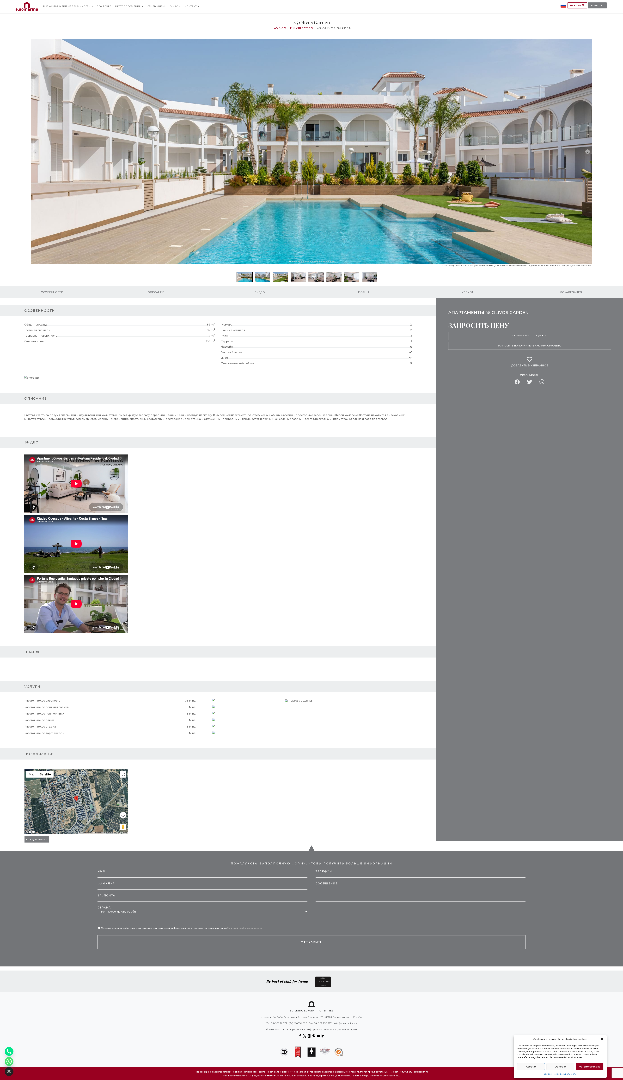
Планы (363, 292)
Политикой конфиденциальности (244, 928)
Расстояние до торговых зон (44, 733)
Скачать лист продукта (530, 335)
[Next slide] (587, 151)
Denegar (560, 1066)
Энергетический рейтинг (238, 363)
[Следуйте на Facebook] (300, 1036)
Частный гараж (231, 352)
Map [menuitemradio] (31, 774)
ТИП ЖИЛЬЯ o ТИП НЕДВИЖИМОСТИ (66, 6)
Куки (354, 1029)
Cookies (547, 1074)
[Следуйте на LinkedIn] (323, 1036)
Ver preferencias (589, 1066)
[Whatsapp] (9, 1061)
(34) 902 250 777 (322, 1023)
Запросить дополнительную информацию (530, 345)
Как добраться (37, 839)
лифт (224, 357)
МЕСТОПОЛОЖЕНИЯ (128, 6)
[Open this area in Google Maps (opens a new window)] (30, 832)
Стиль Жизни (156, 6)
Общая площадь (35, 324)
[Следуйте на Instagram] (309, 1036)
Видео (259, 292)
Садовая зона (34, 341)
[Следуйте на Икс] (304, 1036)
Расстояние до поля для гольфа (46, 707)
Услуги (467, 292)
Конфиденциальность (564, 1074)
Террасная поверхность (40, 335)
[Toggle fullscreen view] (123, 774)
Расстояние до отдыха (40, 726)
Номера (226, 324)
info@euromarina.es (345, 1023)
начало (279, 28)
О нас (174, 6)
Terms (124, 833)
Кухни (225, 335)
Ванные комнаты (233, 330)
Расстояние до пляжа (39, 720)
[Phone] (9, 1051)
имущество (301, 28)
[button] (602, 1039)
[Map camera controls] (123, 815)
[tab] (290, 261)
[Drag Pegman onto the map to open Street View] (123, 827)
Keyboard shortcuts (86, 833)
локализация (571, 292)
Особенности (52, 292)
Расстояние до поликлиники (44, 713)
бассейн (227, 346)
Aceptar (531, 1066)
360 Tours (104, 6)
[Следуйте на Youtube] (318, 1036)
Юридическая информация (306, 1029)
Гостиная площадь (37, 330)
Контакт (191, 6)
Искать (576, 5)
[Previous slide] (35, 151)
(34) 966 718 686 (298, 1023)
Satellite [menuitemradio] (45, 774)
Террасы (227, 341)
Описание (156, 292)
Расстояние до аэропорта (42, 700)
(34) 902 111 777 (279, 1023)
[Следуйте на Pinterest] (314, 1036)
